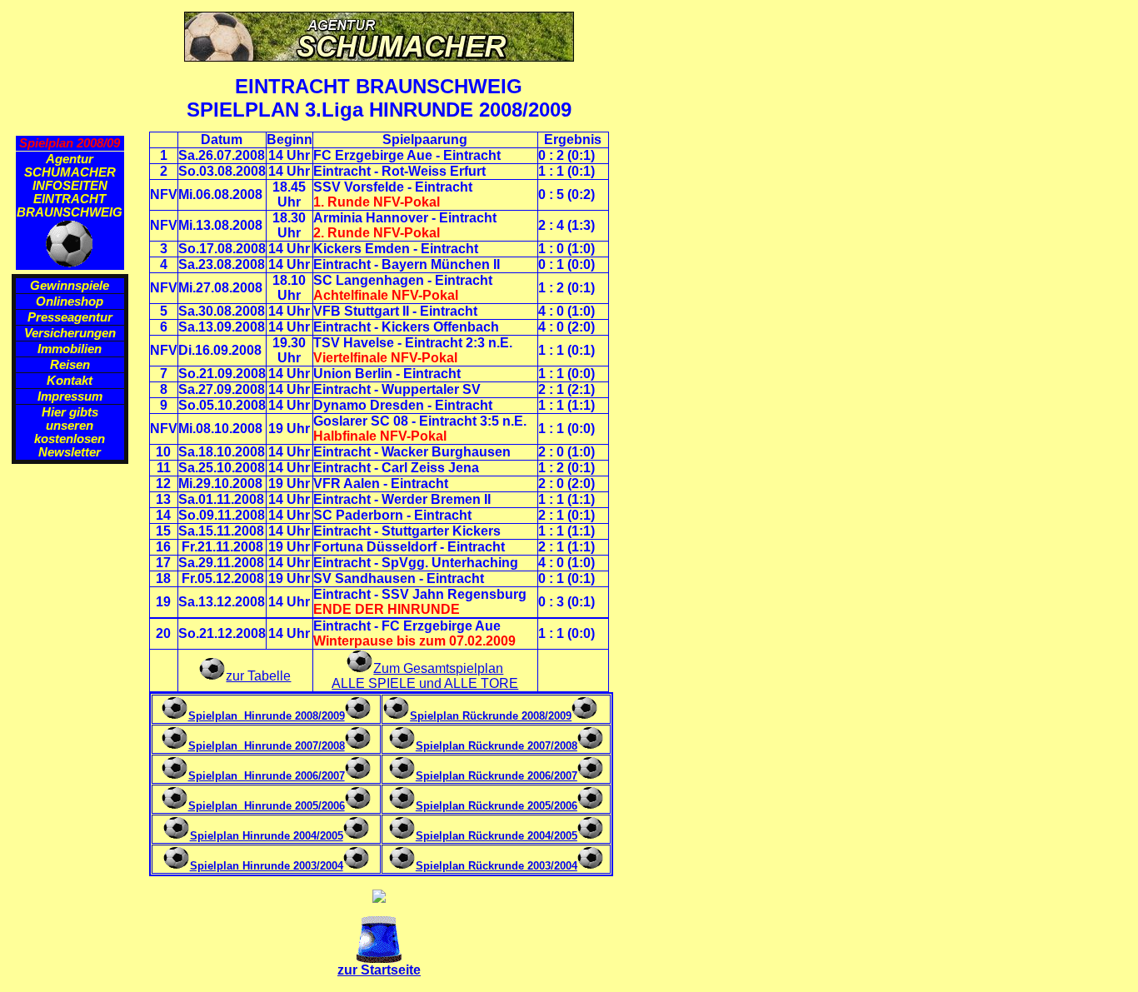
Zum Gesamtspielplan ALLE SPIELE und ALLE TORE (425, 675)
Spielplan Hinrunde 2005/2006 (266, 806)
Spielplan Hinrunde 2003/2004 (266, 866)
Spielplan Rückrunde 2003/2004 (496, 866)
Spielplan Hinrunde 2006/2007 (266, 776)
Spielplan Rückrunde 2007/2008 (496, 746)
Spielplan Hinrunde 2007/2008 (266, 746)
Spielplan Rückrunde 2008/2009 (490, 716)
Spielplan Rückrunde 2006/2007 (496, 776)
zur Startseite (379, 970)
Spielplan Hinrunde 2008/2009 (266, 716)
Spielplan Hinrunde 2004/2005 (266, 836)
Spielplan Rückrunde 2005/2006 (496, 806)
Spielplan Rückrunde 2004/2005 (496, 836)
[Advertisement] (73, 727)
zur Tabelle (258, 676)
